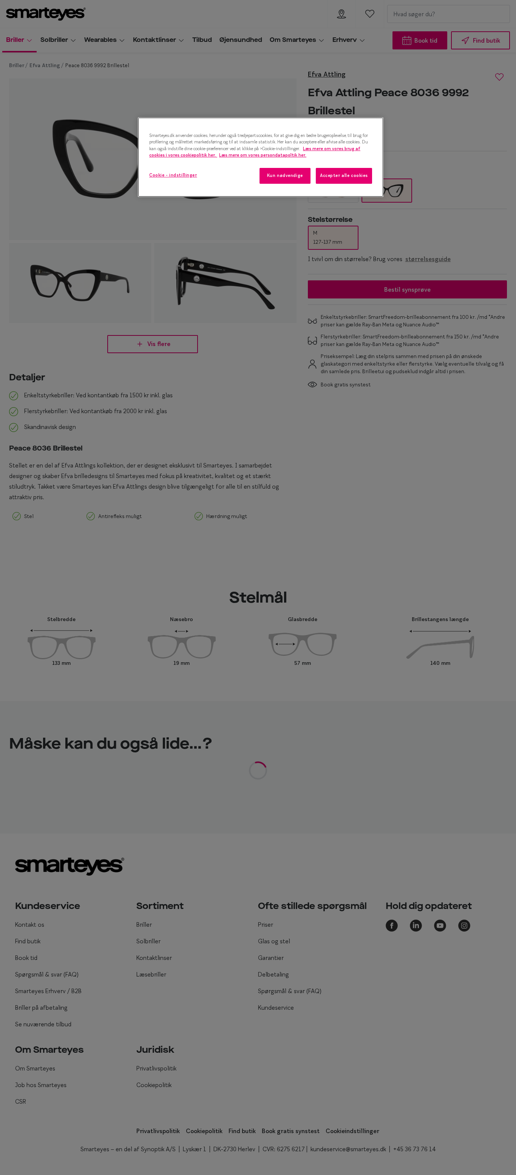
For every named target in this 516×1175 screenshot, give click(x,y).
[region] (260, 157)
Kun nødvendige (285, 175)
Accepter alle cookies (344, 175)
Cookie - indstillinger (173, 175)
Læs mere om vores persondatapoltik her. (262, 155)
